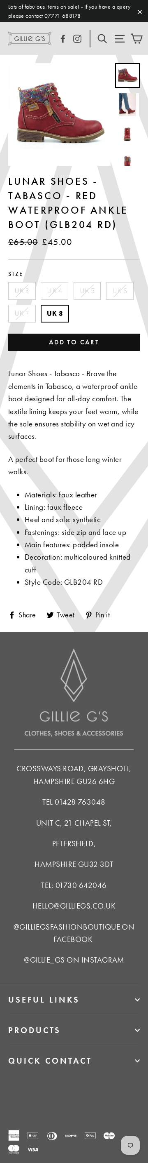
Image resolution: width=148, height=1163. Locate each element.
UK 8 (55, 313)
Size (15, 274)
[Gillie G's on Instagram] (77, 38)
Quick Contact (50, 1060)
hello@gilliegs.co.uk (74, 906)
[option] (59, 114)
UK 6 (119, 290)
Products (34, 1030)
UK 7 (22, 313)
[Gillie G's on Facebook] (63, 38)
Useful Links (44, 999)
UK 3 (22, 290)
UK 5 (87, 290)
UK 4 (54, 290)
